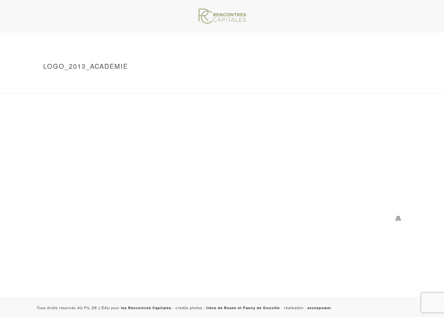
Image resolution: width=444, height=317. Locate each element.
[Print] (398, 217)
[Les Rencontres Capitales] (222, 16)
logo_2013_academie (93, 87)
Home (76, 80)
